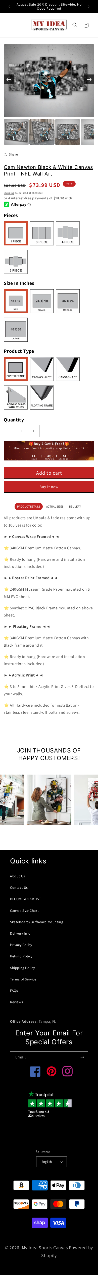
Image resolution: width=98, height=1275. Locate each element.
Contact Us (19, 887)
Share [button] (13, 154)
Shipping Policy (22, 967)
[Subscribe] (82, 1057)
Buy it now (49, 486)
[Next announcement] (88, 6)
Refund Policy (21, 956)
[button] (10, 25)
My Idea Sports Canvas (45, 1247)
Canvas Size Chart (24, 910)
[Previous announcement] (9, 6)
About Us (17, 876)
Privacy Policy (21, 944)
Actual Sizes (54, 506)
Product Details (28, 506)
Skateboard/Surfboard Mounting (36, 922)
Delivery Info (20, 933)
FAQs (14, 990)
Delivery (75, 506)
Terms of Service (23, 979)
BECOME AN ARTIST (25, 899)
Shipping (9, 193)
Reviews (16, 1002)
